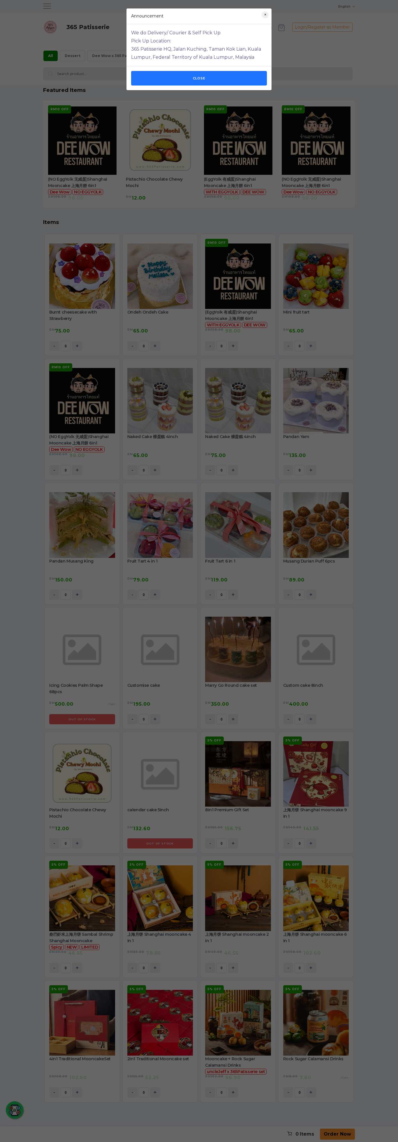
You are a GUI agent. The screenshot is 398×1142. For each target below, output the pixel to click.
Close (199, 78)
